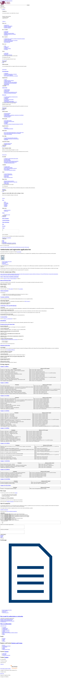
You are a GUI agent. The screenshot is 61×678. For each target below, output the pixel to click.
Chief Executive (6, 46)
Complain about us (5, 628)
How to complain (6, 169)
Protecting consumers (7, 27)
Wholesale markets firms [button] (5, 345)
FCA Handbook (4, 646)
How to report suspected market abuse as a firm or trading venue (14, 132)
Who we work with (7, 42)
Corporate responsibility (7, 39)
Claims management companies (9, 80)
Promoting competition (7, 26)
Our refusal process (3, 621)
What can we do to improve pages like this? (6, 524)
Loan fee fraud (6, 175)
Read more (4, 189)
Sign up (3, 198)
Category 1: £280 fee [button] (4, 366)
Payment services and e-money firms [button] (7, 324)
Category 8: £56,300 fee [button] (5, 469)
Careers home (6, 53)
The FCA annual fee (5, 264)
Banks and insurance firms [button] (5, 280)
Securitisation (6, 122)
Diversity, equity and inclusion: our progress (10, 40)
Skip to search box (9, 0)
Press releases (6, 203)
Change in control (7, 90)
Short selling (6, 139)
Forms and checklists (7, 113)
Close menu (4, 61)
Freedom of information (5, 631)
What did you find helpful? (4, 529)
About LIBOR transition (8, 120)
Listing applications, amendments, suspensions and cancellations (13, 115)
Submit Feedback (3, 534)
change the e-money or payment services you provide (9, 339)
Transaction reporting (7, 144)
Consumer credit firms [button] (4, 296)
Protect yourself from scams (8, 177)
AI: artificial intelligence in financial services (11, 96)
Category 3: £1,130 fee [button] (4, 395)
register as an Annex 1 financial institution (10, 278)
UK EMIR (5, 123)
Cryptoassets (6, 98)
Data (3, 224)
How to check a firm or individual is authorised (11, 161)
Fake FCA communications (8, 174)
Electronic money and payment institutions (10, 82)
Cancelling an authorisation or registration (10, 74)
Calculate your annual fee (4, 509)
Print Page (1, 535)
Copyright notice (4, 629)
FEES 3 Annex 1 (27, 301)
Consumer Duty (6, 97)
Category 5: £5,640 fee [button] (4, 428)
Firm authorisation (5, 71)
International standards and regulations (10, 34)
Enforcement (6, 32)
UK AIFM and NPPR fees (11, 349)
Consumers (4, 146)
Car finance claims (7, 166)
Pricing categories (5, 262)
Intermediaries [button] (3, 320)
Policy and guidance (5, 218)
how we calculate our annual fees (12, 511)
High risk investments (7, 160)
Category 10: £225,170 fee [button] (5, 485)
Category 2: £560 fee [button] (4, 382)
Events (3, 212)
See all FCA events (7, 214)
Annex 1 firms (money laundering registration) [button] (9, 276)
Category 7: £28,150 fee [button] (5, 460)
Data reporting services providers (9, 121)
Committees (6, 47)
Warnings (5, 206)
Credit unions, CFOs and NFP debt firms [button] (8, 305)
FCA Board (6, 49)
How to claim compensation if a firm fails (10, 168)
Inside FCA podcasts (7, 210)
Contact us (3, 21)
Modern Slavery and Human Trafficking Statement (10, 632)
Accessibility (4, 627)
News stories (6, 202)
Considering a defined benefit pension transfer (11, 158)
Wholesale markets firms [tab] (15, 274)
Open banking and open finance (9, 101)
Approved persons (7, 89)
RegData (3, 648)
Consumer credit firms (7, 81)
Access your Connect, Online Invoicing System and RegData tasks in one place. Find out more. (14, 247)
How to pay (4, 263)
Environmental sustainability (8, 41)
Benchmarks (6, 127)
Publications (4, 216)
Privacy (3, 633)
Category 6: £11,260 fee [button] (5, 443)
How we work (4, 60)
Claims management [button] (4, 290)
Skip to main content (3, 0)
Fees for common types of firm (7, 261)
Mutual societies (6, 84)
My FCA (3, 645)
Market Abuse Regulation (8, 134)
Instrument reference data (8, 143)
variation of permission (10, 501)
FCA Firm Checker (7, 159)
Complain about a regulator (8, 167)
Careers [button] (6, 651)
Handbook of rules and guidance (9, 33)
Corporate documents (5, 220)
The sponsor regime (7, 116)
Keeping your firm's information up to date (10, 92)
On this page (2, 255)
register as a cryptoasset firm (8, 318)
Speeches (5, 204)
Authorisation (6, 31)
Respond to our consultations (6, 237)
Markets (3, 109)
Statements (5, 205)
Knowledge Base (6, 114)
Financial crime (6, 100)
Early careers (4, 654)
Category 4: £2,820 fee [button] (4, 410)
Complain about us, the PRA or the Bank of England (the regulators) (14, 38)
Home (3, 240)
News (3, 191)
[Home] (5, 4)
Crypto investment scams (8, 173)
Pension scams (6, 176)
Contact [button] (6, 657)
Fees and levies (6, 91)
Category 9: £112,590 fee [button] (5, 479)
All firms (5, 79)
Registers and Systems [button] (16, 643)
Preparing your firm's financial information (6, 619)
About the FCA (6, 25)
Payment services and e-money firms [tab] (6, 274)
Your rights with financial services (9, 162)
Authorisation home (3, 625)
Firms (3, 62)
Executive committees (7, 48)
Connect (16, 492)
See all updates (19, 251)
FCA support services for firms (8, 99)
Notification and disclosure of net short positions (11, 138)
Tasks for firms (4, 87)
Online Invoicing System (6, 649)
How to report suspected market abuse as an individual (12, 133)
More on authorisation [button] (5, 623)
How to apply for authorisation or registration (11, 75)
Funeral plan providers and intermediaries (10, 83)
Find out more (4, 69)
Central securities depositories (8, 128)
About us (3, 9)
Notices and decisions (5, 222)
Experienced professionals (8, 54)
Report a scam (6, 182)
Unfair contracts (6, 183)
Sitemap (3, 634)
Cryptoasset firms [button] (3, 316)
